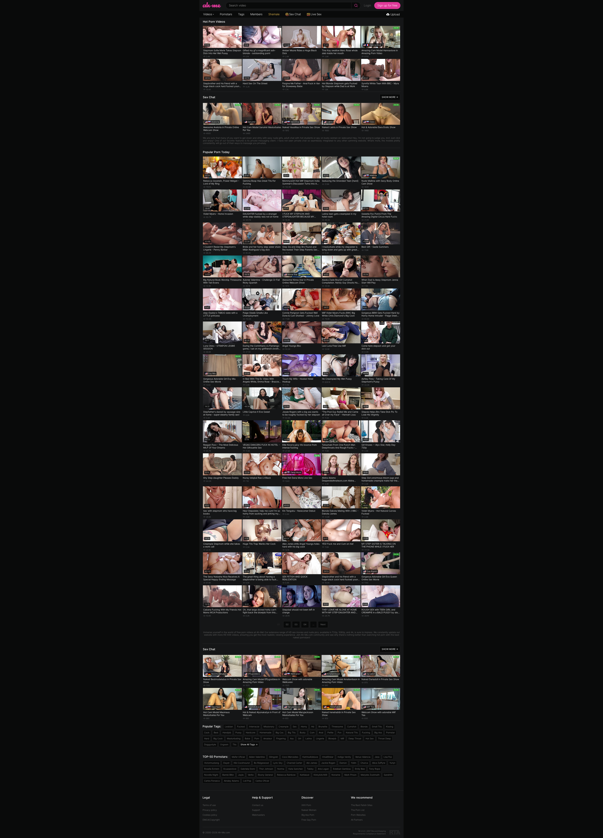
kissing (389, 726)
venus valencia (362, 757)
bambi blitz (228, 774)
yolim (353, 762)
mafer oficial (238, 757)
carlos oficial (262, 780)
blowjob (332, 738)
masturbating (234, 738)
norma (280, 768)
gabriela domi (248, 768)
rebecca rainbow (286, 774)
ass (292, 738)
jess (377, 757)
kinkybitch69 (320, 774)
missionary (268, 726)
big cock (218, 738)
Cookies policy (210, 814)
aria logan (323, 768)
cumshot (351, 726)
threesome (337, 726)
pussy (238, 732)
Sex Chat (295, 14)
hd (312, 726)
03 (296, 624)
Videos (207, 14)
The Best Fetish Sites (361, 805)
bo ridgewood (261, 762)
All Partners (357, 819)
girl (299, 738)
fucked (241, 726)
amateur (267, 738)
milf (342, 738)
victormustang (211, 762)
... (313, 624)
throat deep (384, 738)
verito (251, 774)
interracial (254, 726)
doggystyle (210, 744)
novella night (211, 774)
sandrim (388, 774)
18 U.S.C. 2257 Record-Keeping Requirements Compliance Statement (369, 832)
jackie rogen (328, 762)
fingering (281, 738)
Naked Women (309, 810)
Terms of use (209, 805)
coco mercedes (290, 757)
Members (256, 14)
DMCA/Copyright (211, 819)
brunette (322, 726)
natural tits (352, 732)
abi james (311, 762)
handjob (227, 732)
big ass (378, 732)
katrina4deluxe (310, 757)
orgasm (224, 744)
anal (321, 732)
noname (335, 774)
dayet (226, 762)
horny (304, 726)
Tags (241, 14)
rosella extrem (211, 768)
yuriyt (392, 762)
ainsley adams (231, 780)
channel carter (294, 762)
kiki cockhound (242, 762)
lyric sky (277, 762)
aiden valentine (257, 757)
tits (234, 744)
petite (330, 732)
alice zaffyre (378, 762)
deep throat (354, 738)
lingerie (320, 738)
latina (308, 738)
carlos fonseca (212, 780)
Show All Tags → (249, 744)
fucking (366, 732)
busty (303, 732)
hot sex (370, 738)
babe (247, 738)
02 (287, 624)
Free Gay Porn (309, 819)
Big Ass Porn (308, 814)
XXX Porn (306, 805)
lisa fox (388, 757)
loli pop (247, 780)
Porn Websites (358, 814)
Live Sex (316, 14)
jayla (241, 774)
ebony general (265, 774)
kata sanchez (295, 768)
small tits (377, 726)
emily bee (360, 768)
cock (206, 732)
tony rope (374, 768)
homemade (265, 732)
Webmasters (258, 814)
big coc (280, 732)
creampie (283, 726)
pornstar (390, 732)
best (216, 732)
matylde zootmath (370, 774)
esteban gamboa (342, 768)
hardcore (250, 732)
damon (343, 762)
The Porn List (357, 810)
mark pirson (350, 774)
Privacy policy (210, 810)
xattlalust (304, 774)
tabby (310, 768)
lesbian (229, 726)
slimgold (273, 757)
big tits (292, 732)
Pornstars (226, 14)
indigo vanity (344, 757)
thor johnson (266, 768)
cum (312, 732)
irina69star (327, 757)
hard (206, 738)
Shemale (274, 14)
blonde (364, 726)
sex (295, 726)
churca (364, 762)
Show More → (390, 97)
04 (305, 624)
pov (340, 732)
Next (323, 624)
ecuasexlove (229, 768)
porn (256, 738)
